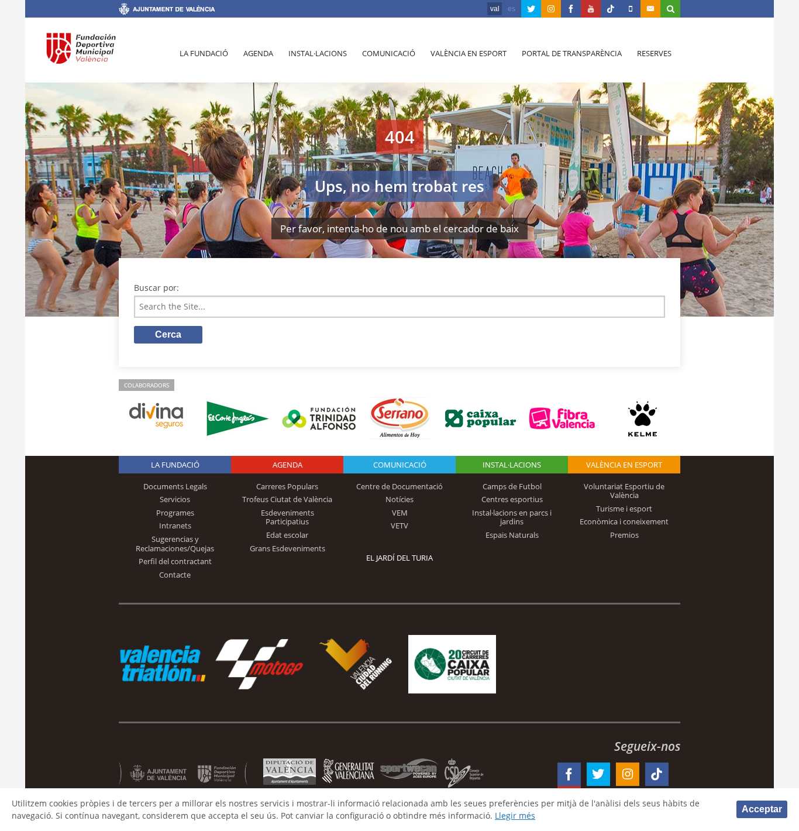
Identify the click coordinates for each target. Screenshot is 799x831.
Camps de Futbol (512, 486)
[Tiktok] (611, 9)
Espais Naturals (512, 535)
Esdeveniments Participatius (287, 517)
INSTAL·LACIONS (512, 464)
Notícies (399, 499)
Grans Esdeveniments (287, 548)
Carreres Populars (287, 486)
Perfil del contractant (175, 561)
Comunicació (388, 53)
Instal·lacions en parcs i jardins (512, 517)
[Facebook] (571, 9)
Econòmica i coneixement (624, 521)
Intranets (175, 525)
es (511, 9)
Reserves (654, 53)
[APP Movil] (630, 9)
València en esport (469, 53)
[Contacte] (650, 9)
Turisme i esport (624, 508)
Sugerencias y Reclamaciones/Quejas (175, 544)
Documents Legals (175, 486)
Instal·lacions (317, 53)
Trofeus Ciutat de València (287, 499)
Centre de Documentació (399, 486)
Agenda (258, 53)
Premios (624, 535)
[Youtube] (591, 9)
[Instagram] (551, 9)
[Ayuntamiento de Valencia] (167, 10)
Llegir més (515, 815)
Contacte (175, 574)
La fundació (204, 53)
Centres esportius (512, 499)
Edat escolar (287, 535)
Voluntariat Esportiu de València (624, 491)
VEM (400, 512)
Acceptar (762, 809)
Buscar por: (156, 287)
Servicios (175, 499)
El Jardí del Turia (399, 557)
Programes (175, 512)
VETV (399, 525)
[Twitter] (531, 9)
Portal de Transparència (572, 53)
